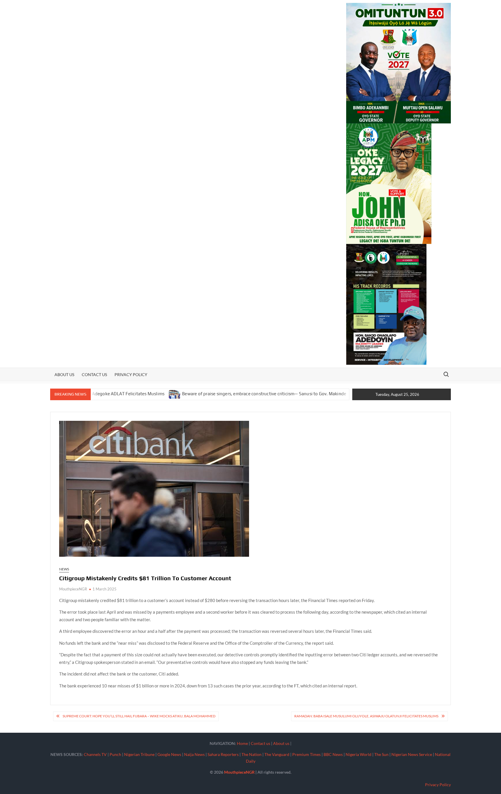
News (64, 569)
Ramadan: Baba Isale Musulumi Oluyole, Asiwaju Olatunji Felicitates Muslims (366, 716)
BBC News (333, 754)
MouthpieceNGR (73, 589)
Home (242, 743)
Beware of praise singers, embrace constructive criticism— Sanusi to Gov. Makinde (238, 393)
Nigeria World (358, 754)
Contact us (94, 374)
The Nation (252, 754)
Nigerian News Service (411, 754)
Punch (115, 754)
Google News (169, 754)
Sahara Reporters (223, 754)
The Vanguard (276, 754)
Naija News (194, 754)
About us (64, 374)
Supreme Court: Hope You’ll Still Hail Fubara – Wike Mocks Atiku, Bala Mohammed (139, 716)
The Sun (381, 754)
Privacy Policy (131, 374)
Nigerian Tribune (139, 754)
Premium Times (306, 754)
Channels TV (95, 754)
